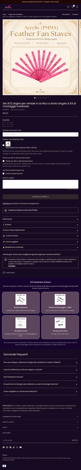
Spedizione (7, 203)
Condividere (10, 272)
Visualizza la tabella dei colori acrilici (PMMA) (22, 210)
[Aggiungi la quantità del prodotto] (11, 124)
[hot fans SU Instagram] (7, 447)
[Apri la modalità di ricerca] (68, 7)
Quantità (6, 120)
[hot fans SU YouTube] (21, 447)
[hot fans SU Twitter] (17, 447)
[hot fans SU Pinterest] (10, 447)
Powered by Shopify (8, 460)
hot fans (6, 109)
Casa (4, 14)
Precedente (66, 14)
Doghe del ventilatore (16, 14)
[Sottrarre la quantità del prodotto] (5, 124)
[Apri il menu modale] (77, 7)
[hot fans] (8, 7)
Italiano (5, 455)
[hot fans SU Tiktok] (14, 447)
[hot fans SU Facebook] (4, 447)
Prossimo (75, 14)
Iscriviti (75, 440)
